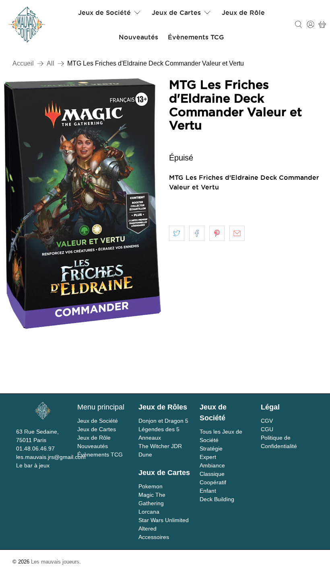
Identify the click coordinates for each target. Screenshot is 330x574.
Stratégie (211, 448)
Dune (145, 454)
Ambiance (212, 465)
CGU (267, 429)
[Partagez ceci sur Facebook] (196, 233)
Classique (212, 474)
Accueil (23, 63)
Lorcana (148, 511)
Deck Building (217, 499)
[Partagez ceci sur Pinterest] (217, 233)
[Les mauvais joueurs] (27, 24)
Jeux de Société (104, 12)
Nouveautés (138, 37)
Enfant (208, 491)
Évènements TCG (196, 37)
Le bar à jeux (33, 465)
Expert (208, 457)
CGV (267, 421)
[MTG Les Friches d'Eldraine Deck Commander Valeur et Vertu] (82, 203)
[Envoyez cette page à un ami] (237, 233)
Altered (147, 528)
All (50, 63)
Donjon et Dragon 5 (163, 421)
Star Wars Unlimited (163, 520)
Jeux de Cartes (176, 12)
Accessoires (153, 537)
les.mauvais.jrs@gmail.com (51, 457)
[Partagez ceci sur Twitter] (176, 233)
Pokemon (150, 486)
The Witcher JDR (160, 446)
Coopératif (213, 482)
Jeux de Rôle (243, 12)
